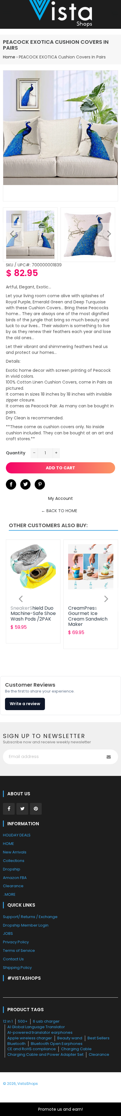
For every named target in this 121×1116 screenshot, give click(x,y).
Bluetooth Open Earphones (57, 1043)
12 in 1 (8, 1021)
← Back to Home (59, 511)
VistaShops (27, 1083)
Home (9, 57)
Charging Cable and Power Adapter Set (45, 1054)
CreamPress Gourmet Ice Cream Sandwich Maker (87, 616)
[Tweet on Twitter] (25, 484)
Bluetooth (16, 1043)
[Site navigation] (7, 14)
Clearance (99, 1054)
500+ (23, 1021)
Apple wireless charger (29, 1038)
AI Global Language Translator (36, 1027)
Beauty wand (69, 1038)
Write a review (25, 704)
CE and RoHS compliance (31, 1049)
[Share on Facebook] (11, 484)
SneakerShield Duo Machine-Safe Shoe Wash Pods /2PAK (33, 613)
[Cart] (114, 14)
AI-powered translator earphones (40, 1032)
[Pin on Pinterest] (40, 484)
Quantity (15, 453)
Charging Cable (76, 1049)
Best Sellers (99, 1038)
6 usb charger (46, 1021)
